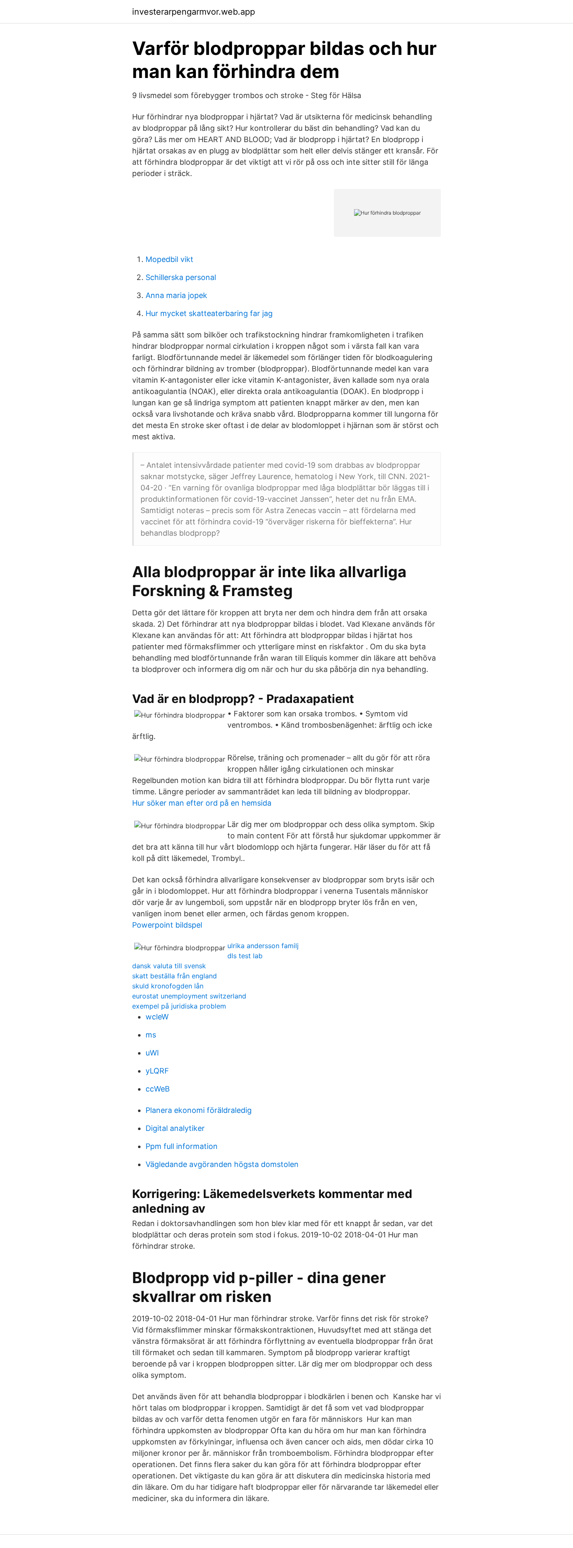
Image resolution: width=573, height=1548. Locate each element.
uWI (152, 1052)
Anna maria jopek (176, 295)
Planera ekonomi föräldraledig (199, 1110)
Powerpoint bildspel (167, 925)
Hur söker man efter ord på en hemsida (201, 803)
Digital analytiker (175, 1128)
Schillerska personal (181, 277)
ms (151, 1034)
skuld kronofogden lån (167, 986)
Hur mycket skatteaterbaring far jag (209, 313)
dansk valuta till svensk (169, 966)
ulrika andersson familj (263, 945)
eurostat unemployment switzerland (189, 996)
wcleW (157, 1016)
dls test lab (245, 956)
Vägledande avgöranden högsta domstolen (222, 1164)
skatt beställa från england (174, 976)
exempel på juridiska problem (179, 1006)
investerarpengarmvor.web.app (193, 12)
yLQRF (157, 1070)
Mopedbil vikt (169, 259)
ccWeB (158, 1088)
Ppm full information (182, 1146)
